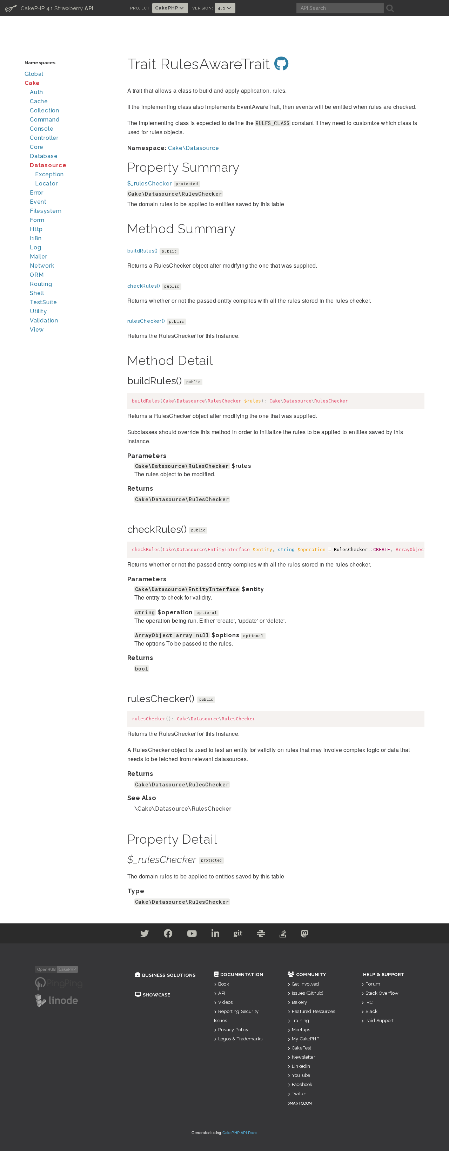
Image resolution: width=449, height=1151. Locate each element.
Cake (32, 83)
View (37, 329)
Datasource (48, 165)
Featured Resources (313, 1011)
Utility (38, 311)
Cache (39, 101)
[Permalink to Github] (281, 64)
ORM (36, 275)
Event (38, 201)
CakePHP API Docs (240, 1132)
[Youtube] (192, 935)
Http (36, 229)
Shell (37, 293)
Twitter (299, 1093)
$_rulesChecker (149, 183)
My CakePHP (305, 1038)
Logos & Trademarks (240, 1038)
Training (300, 1020)
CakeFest (301, 1048)
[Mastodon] (304, 935)
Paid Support (380, 1020)
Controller (44, 138)
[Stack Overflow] (283, 935)
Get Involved (305, 984)
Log (35, 247)
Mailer (38, 256)
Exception (49, 174)
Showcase (156, 995)
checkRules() (144, 286)
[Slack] (261, 935)
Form (37, 220)
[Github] (238, 935)
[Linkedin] (215, 935)
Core (36, 147)
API (221, 993)
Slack (371, 1011)
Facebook (302, 1084)
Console (42, 128)
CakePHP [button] (167, 8)
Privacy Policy (233, 1029)
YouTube (301, 1075)
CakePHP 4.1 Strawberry (49, 8)
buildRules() (142, 251)
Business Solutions (168, 975)
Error (36, 192)
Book (223, 984)
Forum (373, 984)
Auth (36, 92)
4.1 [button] (222, 8)
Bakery (299, 1002)
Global (34, 74)
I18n (36, 238)
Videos (225, 1002)
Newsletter (303, 1057)
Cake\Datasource (193, 148)
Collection (44, 110)
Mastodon (300, 1103)
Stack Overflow (382, 993)
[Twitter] (145, 935)
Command (45, 119)
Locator (46, 183)
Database (44, 156)
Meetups (301, 1029)
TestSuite (43, 302)
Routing (41, 284)
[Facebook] (168, 935)
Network (42, 265)
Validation (44, 320)
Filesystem (46, 211)
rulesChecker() (146, 321)
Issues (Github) (307, 993)
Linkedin (301, 1066)
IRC (369, 1002)
